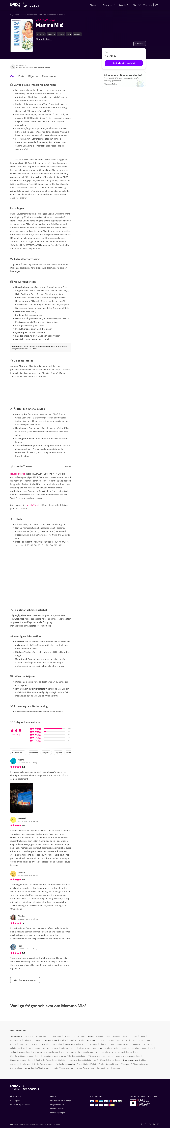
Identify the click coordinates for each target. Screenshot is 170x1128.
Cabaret (27, 1040)
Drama (111, 1044)
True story (147, 1044)
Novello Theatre (45, 39)
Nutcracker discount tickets (21, 1060)
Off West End (81, 1044)
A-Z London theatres (139, 1064)
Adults (81, 1040)
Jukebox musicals (17, 1048)
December (57, 1044)
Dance (126, 1036)
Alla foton (141, 43)
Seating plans (16, 1068)
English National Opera (108, 1064)
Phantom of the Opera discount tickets (83, 1052)
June (142, 1040)
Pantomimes (15, 1040)
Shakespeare (122, 1044)
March (120, 1040)
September (23, 1044)
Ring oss (16, 1100)
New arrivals (41, 1036)
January (100, 1040)
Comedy (116, 1036)
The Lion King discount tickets (116, 1048)
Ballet (142, 1036)
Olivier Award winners (43, 1064)
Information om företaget (60, 1100)
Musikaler (42, 14)
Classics (93, 1044)
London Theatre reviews (63, 1068)
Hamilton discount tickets (142, 1048)
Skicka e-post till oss (21, 1104)
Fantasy (55, 1048)
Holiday (67, 1036)
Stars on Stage (34, 1048)
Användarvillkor (56, 1108)
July (148, 1040)
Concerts (37, 1040)
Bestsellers (28, 1036)
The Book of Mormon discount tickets (48, 1052)
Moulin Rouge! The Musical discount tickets (120, 1052)
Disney (103, 1044)
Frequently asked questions (108, 1068)
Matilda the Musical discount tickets (25, 1056)
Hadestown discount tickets (79, 1060)
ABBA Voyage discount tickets (100, 1056)
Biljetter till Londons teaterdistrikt (23, 14)
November (45, 1044)
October (34, 1044)
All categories (84, 1048)
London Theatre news (40, 1068)
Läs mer (67, 466)
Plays (108, 1036)
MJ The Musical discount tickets (107, 1060)
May (134, 1040)
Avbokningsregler (57, 1112)
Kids (64, 1040)
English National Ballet (86, 1064)
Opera (134, 1036)
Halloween (26, 1064)
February (110, 1040)
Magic (73, 1048)
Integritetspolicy (57, 1104)
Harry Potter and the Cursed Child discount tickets (64, 1056)
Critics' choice (79, 1036)
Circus (46, 1048)
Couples (72, 1040)
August (13, 1044)
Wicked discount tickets (20, 1052)
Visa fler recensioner (25, 980)
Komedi (61, 34)
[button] (94, 4)
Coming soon (55, 1036)
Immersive (136, 1044)
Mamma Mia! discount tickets (128, 1056)
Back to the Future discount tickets (50, 1060)
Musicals (99, 1036)
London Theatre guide (85, 1068)
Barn (69, 34)
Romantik (51, 34)
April (128, 1040)
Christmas (14, 1064)
